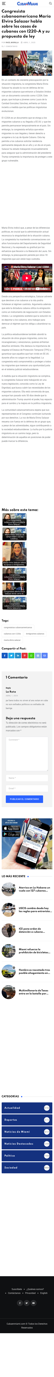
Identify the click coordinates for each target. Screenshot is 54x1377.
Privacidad (30, 1293)
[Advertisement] (27, 194)
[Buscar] (50, 3)
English (43, 1293)
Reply (8, 688)
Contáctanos (14, 1293)
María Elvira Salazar (12, 640)
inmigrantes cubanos (35, 634)
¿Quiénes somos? (35, 1289)
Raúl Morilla (12, 43)
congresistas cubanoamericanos (18, 628)
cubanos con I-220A (12, 634)
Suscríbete (17, 1289)
